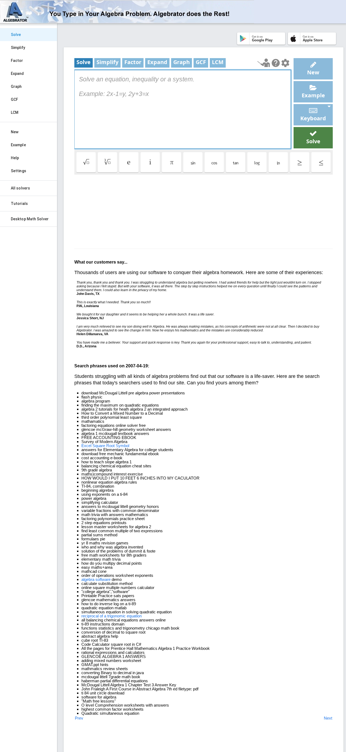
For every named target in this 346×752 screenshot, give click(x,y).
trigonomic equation (124, 616)
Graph (16, 86)
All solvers (20, 188)
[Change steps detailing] (285, 63)
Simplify (18, 47)
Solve (16, 34)
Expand (17, 73)
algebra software (96, 579)
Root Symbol (117, 445)
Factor (17, 60)
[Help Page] (276, 63)
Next (328, 718)
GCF (14, 99)
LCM (14, 112)
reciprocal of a (93, 616)
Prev (79, 718)
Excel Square (93, 445)
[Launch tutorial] (263, 62)
